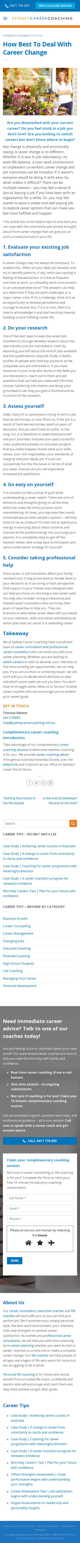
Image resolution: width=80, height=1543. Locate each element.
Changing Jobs (10, 35)
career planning (22, 1345)
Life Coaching (13, 971)
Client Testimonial (25, 1538)
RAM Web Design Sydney (51, 1538)
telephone (10, 764)
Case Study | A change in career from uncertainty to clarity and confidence (39, 856)
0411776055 (11, 718)
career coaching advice (52, 754)
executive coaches (51, 1311)
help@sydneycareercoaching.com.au (29, 723)
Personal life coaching (19, 1374)
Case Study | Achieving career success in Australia (39, 846)
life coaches (39, 1355)
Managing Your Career (30, 35)
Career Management (18, 933)
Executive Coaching (17, 948)
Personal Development (19, 986)
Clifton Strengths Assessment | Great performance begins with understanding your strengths (40, 1479)
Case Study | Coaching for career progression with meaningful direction (40, 868)
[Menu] (5, 18)
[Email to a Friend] (43, 783)
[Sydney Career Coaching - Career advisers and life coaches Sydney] (42, 18)
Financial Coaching (16, 956)
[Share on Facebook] (29, 783)
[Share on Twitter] (36, 783)
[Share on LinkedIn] (50, 783)
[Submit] (73, 823)
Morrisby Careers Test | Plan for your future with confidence (39, 893)
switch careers (13, 662)
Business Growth (15, 918)
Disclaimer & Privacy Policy (19, 1526)
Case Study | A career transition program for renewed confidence (35, 881)
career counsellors (22, 1311)
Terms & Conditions (47, 1526)
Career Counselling (17, 926)
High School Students (18, 963)
